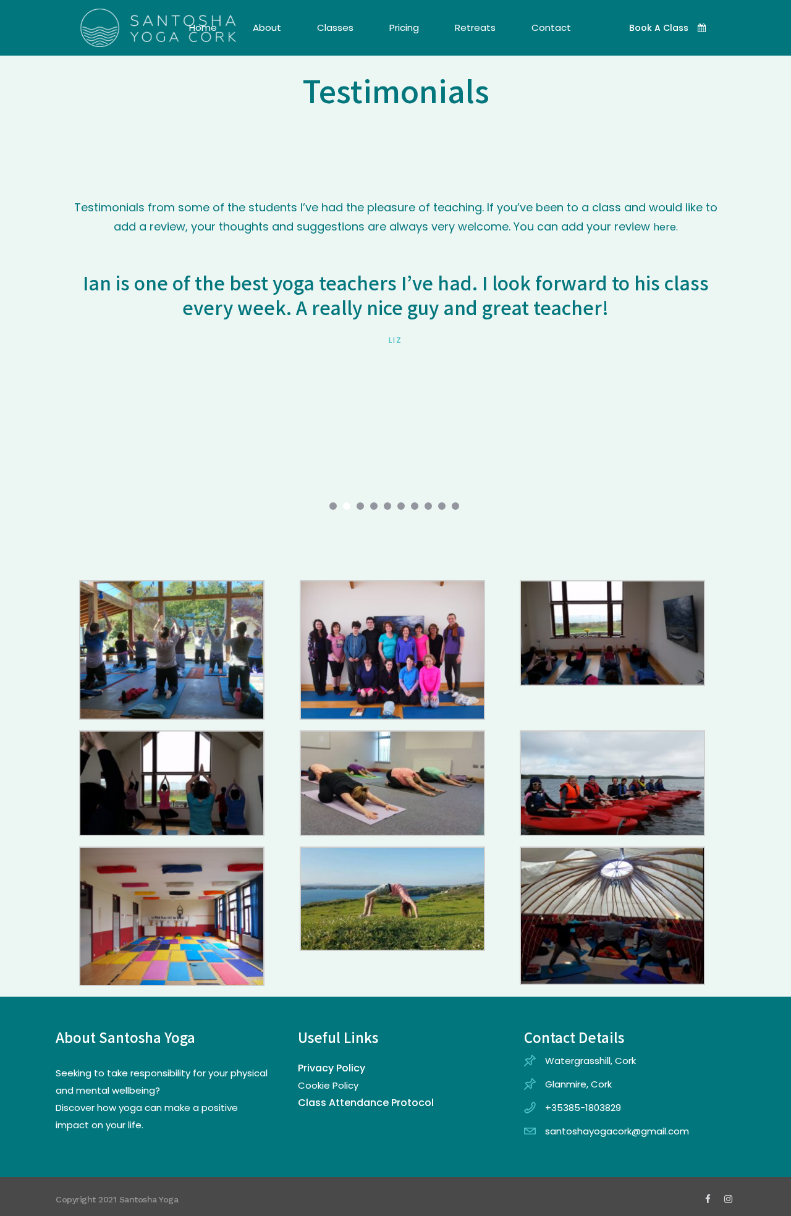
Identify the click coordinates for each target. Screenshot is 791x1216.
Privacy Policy (331, 1068)
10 (455, 506)
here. (665, 227)
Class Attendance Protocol (366, 1103)
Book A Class (658, 28)
